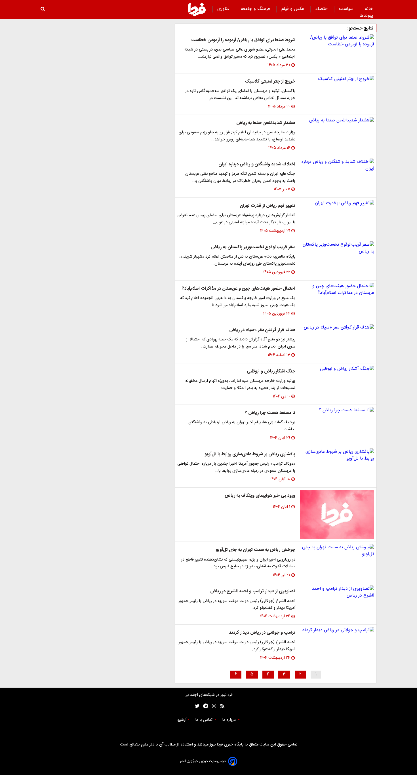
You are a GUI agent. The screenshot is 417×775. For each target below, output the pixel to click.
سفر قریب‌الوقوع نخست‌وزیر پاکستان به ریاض (253, 247)
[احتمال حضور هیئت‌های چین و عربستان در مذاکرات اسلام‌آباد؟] (337, 289)
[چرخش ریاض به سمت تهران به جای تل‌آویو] (337, 551)
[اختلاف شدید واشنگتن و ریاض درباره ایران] (337, 165)
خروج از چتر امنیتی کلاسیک (270, 81)
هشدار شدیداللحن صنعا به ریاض (265, 123)
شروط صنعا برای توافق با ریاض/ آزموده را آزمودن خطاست (243, 40)
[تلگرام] (203, 706)
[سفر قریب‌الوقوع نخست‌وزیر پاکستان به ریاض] (337, 248)
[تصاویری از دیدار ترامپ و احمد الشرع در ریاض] (337, 592)
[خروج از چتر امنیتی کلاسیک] (337, 79)
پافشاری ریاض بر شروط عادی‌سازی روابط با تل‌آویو (250, 454)
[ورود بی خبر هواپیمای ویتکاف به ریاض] (337, 515)
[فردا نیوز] (196, 9)
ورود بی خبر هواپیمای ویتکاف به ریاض (260, 496)
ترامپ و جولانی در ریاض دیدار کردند (262, 633)
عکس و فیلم (293, 9)
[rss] (220, 706)
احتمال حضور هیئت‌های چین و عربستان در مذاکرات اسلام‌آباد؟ (238, 288)
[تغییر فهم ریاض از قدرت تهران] (337, 203)
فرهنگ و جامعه (256, 9)
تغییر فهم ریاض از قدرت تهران (267, 206)
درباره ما (229, 720)
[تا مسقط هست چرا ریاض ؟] (337, 410)
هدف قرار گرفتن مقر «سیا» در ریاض (262, 330)
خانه (369, 9)
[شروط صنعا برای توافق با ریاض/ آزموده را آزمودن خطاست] (337, 41)
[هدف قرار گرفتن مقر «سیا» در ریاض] (337, 327)
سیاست (347, 9)
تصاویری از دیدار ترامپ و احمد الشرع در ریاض (252, 591)
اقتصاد (322, 9)
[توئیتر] (196, 706)
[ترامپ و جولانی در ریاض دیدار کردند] (337, 630)
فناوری (224, 9)
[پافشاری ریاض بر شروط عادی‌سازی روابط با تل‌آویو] (337, 455)
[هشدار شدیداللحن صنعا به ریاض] (337, 120)
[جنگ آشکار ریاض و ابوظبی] (337, 369)
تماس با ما (204, 720)
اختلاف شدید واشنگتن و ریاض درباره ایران (256, 164)
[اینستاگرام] (212, 706)
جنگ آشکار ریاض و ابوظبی (271, 371)
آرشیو (181, 720)
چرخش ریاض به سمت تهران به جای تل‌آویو (255, 550)
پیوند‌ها (366, 16)
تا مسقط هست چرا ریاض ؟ (270, 413)
